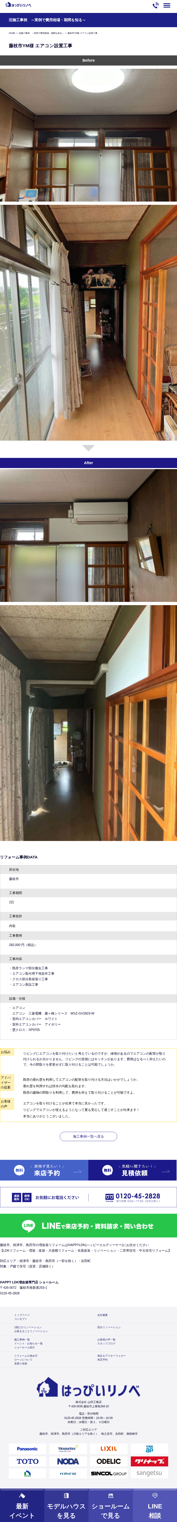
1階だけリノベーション (28, 1327)
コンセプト (20, 1318)
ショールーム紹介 (24, 1347)
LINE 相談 (155, 1511)
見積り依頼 (20, 1363)
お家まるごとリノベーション (31, 1331)
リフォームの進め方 (26, 1355)
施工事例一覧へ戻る (88, 1136)
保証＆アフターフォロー (111, 1355)
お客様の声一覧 (106, 1339)
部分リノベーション (109, 1327)
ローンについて (23, 1359)
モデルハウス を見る (66, 1511)
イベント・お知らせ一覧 (28, 1343)
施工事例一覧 (22, 1339)
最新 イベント (22, 1511)
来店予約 (102, 1359)
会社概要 (102, 1315)
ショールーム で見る (111, 1511)
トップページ (22, 1315)
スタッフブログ (106, 1343)
